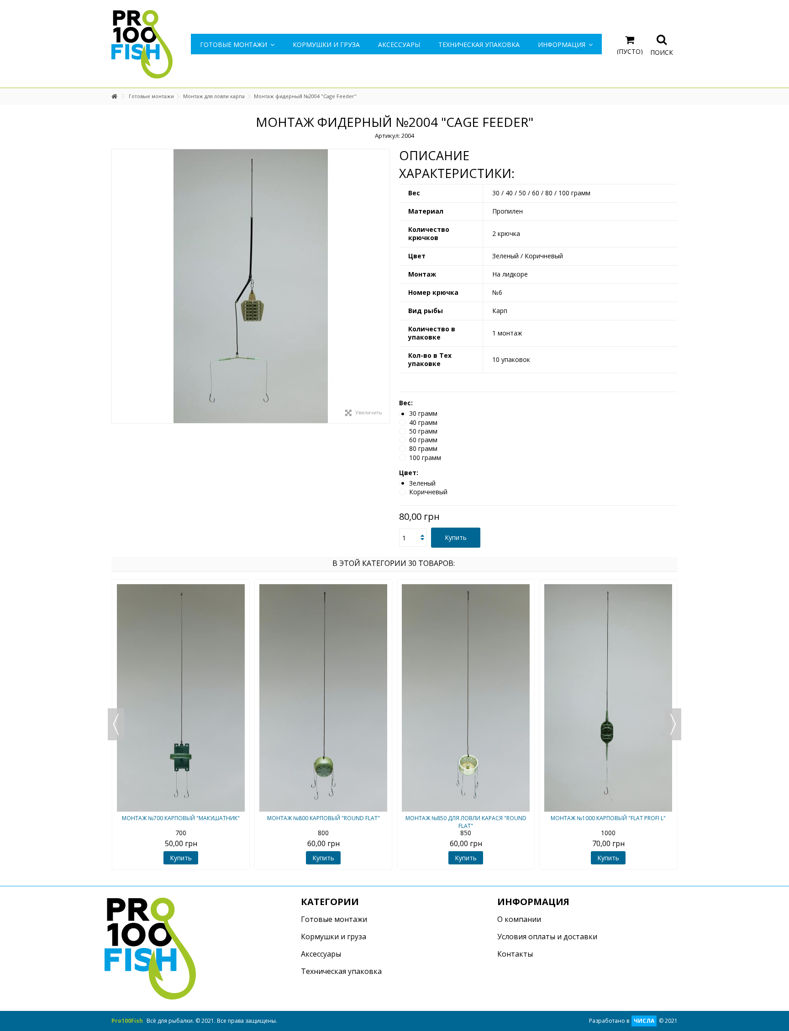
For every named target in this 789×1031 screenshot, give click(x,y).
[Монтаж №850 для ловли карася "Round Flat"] (466, 697)
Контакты (515, 954)
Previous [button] (116, 724)
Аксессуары (321, 954)
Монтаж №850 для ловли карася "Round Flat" (465, 822)
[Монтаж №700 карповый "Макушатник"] (181, 697)
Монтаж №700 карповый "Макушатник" (181, 818)
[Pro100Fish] (142, 43)
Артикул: (387, 135)
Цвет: (409, 473)
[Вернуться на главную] (114, 96)
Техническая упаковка (341, 971)
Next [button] (673, 724)
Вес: (407, 403)
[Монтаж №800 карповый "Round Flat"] (323, 697)
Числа (644, 1021)
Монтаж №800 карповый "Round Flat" (323, 818)
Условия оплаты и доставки (547, 936)
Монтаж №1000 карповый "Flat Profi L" (608, 818)
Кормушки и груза (333, 936)
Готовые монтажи (334, 919)
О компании (519, 919)
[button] (565, 44)
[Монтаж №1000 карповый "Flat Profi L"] (608, 697)
